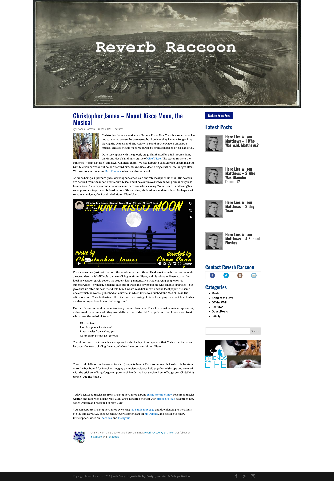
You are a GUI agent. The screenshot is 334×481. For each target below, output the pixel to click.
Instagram (124, 418)
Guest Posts (220, 311)
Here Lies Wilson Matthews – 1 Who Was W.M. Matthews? (242, 141)
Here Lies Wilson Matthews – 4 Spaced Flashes (242, 238)
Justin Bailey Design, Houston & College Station (160, 476)
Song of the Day (222, 297)
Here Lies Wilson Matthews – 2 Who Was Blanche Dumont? (240, 175)
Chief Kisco (154, 158)
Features (118, 129)
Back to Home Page (219, 115)
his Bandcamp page (142, 409)
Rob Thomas (113, 171)
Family (216, 316)
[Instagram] (253, 476)
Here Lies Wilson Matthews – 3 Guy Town (240, 206)
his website (151, 413)
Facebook (107, 418)
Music (216, 293)
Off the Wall (219, 302)
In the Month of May (159, 394)
